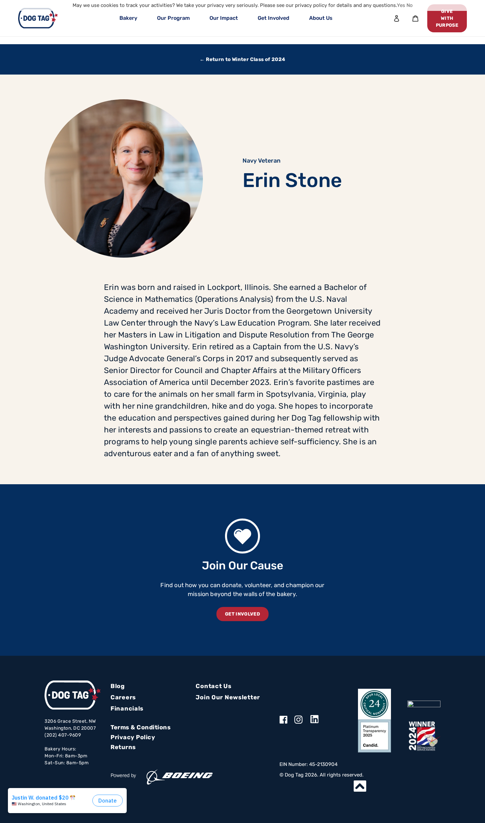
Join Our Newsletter (228, 697)
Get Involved (273, 18)
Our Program (173, 18)
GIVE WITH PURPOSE (447, 18)
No (409, 5)
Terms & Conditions (141, 727)
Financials (127, 708)
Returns (123, 747)
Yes (401, 5)
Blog (118, 686)
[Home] (38, 18)
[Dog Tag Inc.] (423, 704)
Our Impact (224, 18)
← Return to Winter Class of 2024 (242, 59)
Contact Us (213, 686)
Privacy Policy (133, 737)
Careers (123, 697)
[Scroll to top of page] (360, 786)
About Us (321, 18)
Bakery (128, 18)
